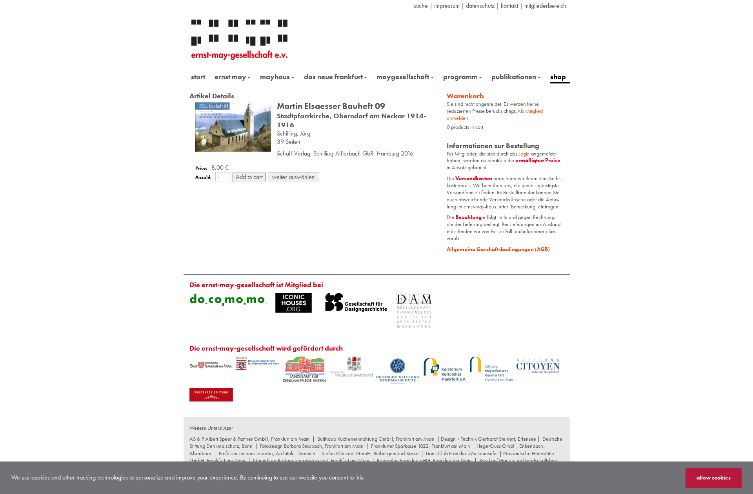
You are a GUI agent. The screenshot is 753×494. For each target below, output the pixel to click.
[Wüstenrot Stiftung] (211, 395)
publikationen (513, 76)
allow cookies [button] (714, 477)
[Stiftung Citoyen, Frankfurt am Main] (538, 365)
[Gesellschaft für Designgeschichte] (356, 302)
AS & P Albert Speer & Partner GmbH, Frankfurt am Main (249, 438)
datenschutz (480, 6)
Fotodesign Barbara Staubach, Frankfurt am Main (312, 445)
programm (460, 76)
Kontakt (509, 6)
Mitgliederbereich (545, 6)
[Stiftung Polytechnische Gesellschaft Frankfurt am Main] (491, 368)
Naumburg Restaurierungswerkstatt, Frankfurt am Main (311, 460)
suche (421, 6)
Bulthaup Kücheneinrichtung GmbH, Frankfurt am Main (376, 438)
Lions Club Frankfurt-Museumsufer (462, 453)
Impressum (447, 6)
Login (524, 153)
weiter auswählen (293, 177)
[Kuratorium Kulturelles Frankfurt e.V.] (444, 369)
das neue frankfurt (333, 76)
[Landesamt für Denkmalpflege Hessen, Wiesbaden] (304, 369)
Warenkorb (465, 95)
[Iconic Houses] (293, 303)
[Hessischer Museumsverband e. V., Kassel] (351, 366)
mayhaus (275, 76)
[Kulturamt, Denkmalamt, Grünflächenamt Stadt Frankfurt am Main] (211, 364)
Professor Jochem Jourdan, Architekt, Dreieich (267, 453)
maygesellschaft (402, 76)
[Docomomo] (228, 299)
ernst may (230, 76)
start (198, 76)
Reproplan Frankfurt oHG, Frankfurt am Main (424, 460)
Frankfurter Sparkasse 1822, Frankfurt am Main (420, 445)
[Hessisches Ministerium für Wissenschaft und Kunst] (258, 363)
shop (558, 76)
